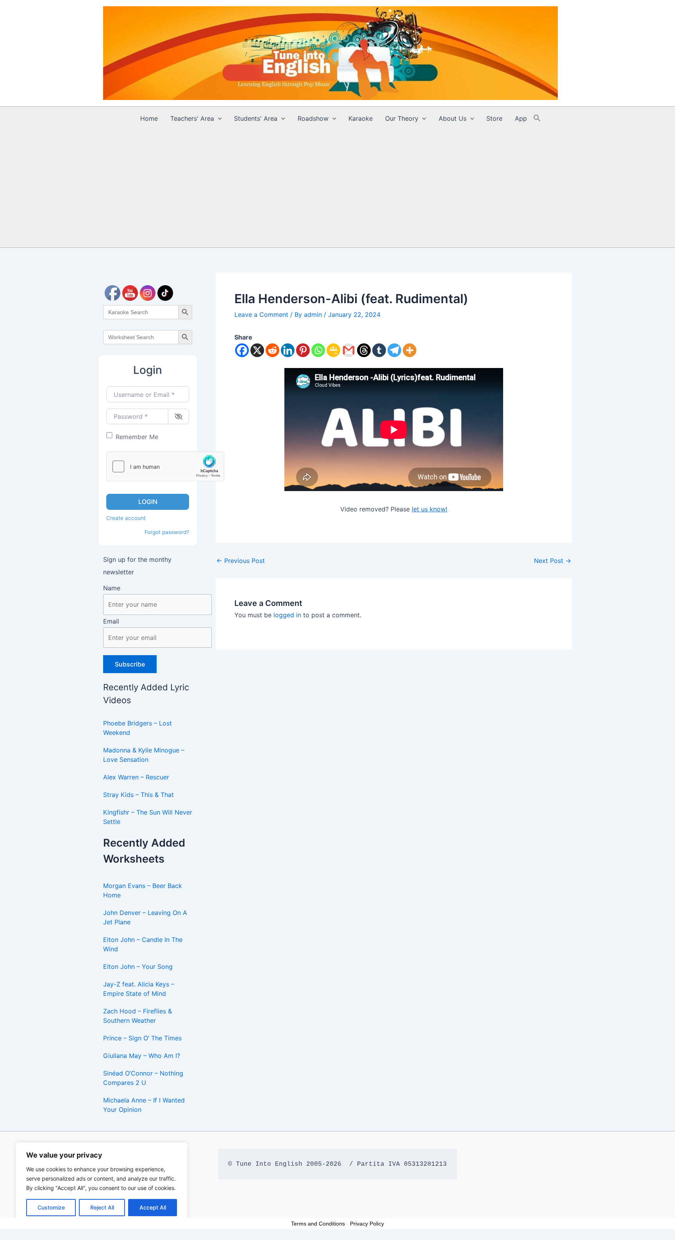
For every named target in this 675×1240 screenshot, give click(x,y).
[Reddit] (272, 350)
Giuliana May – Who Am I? (141, 1056)
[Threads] (364, 350)
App (521, 118)
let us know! (429, 509)
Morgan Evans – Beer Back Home (142, 890)
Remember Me (137, 437)
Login (147, 502)
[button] (218, 118)
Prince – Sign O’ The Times (142, 1038)
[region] (102, 1183)
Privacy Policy (367, 1223)
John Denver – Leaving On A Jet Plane (145, 917)
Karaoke (360, 118)
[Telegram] (394, 350)
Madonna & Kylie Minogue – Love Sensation (143, 754)
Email (111, 621)
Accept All (152, 1207)
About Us (452, 118)
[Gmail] (348, 350)
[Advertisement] (337, 188)
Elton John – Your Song (138, 966)
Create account (126, 518)
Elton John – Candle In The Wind (142, 944)
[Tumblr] (379, 350)
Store (494, 118)
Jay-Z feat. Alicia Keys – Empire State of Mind (138, 988)
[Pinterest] (303, 350)
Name (111, 588)
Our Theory (401, 118)
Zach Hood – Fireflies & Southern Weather (137, 1015)
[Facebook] (242, 350)
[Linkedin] (288, 350)
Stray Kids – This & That (138, 795)
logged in (287, 615)
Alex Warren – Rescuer (136, 777)
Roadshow (313, 118)
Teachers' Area (192, 118)
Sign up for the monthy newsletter (137, 566)
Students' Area (255, 118)
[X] (257, 350)
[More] (409, 350)
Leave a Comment (261, 314)
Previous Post (240, 560)
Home (149, 118)
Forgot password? (167, 532)
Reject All (102, 1207)
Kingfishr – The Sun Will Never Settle (147, 816)
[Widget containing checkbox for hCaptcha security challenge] (165, 466)
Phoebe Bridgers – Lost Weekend (137, 727)
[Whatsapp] (318, 350)
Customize (51, 1207)
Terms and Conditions (318, 1223)
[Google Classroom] (333, 350)
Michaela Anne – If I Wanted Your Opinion (144, 1104)
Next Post (552, 560)
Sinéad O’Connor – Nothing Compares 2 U (143, 1077)
